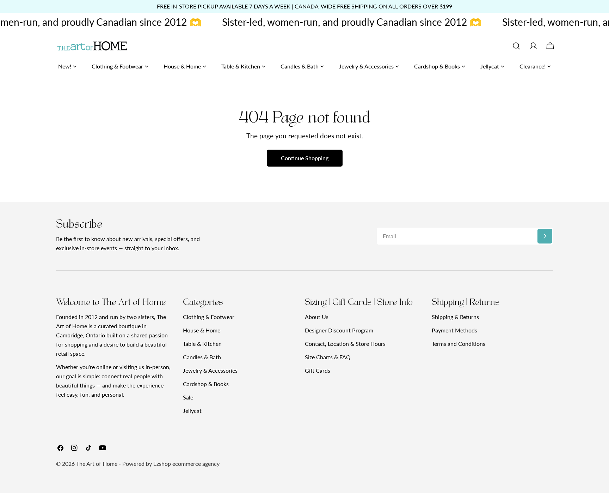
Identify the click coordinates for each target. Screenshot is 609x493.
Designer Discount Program (339, 330)
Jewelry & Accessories (210, 370)
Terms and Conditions (458, 343)
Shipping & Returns (455, 316)
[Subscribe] (544, 236)
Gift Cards (317, 370)
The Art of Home (96, 463)
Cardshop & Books (206, 383)
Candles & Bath (202, 357)
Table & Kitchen (202, 343)
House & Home (201, 330)
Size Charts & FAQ (328, 357)
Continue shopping (304, 158)
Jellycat (192, 410)
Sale (188, 397)
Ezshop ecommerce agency (186, 463)
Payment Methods (454, 330)
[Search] (516, 46)
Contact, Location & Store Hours (345, 343)
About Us (316, 316)
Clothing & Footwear (208, 316)
